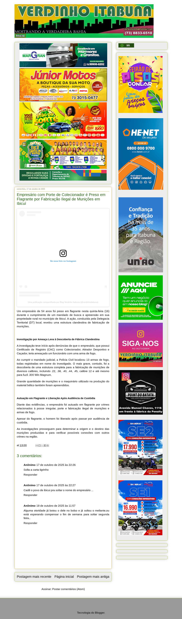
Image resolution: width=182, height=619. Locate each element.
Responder (30, 474)
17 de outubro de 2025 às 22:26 (56, 464)
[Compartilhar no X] (42, 445)
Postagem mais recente (34, 576)
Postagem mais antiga (93, 576)
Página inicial (64, 576)
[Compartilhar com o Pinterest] (47, 445)
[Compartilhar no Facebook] (45, 445)
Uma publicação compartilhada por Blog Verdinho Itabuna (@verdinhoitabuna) (63, 302)
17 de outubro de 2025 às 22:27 (56, 485)
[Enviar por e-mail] (36, 445)
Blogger (99, 612)
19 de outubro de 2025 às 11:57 (56, 505)
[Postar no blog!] (39, 445)
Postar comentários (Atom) (68, 589)
